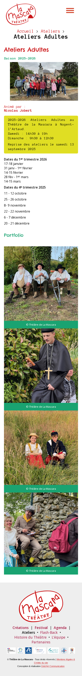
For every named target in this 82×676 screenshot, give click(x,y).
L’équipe (58, 637)
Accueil (25, 31)
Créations (21, 627)
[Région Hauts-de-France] (20, 651)
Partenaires (41, 642)
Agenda (60, 627)
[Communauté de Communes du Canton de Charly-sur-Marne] (64, 651)
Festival (41, 627)
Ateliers (50, 31)
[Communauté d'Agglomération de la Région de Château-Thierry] (53, 651)
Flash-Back (49, 632)
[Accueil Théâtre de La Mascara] (21, 23)
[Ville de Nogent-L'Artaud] (72, 651)
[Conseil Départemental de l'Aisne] (28, 651)
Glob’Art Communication (52, 666)
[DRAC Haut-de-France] (11, 651)
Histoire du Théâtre (30, 637)
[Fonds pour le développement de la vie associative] (39, 651)
